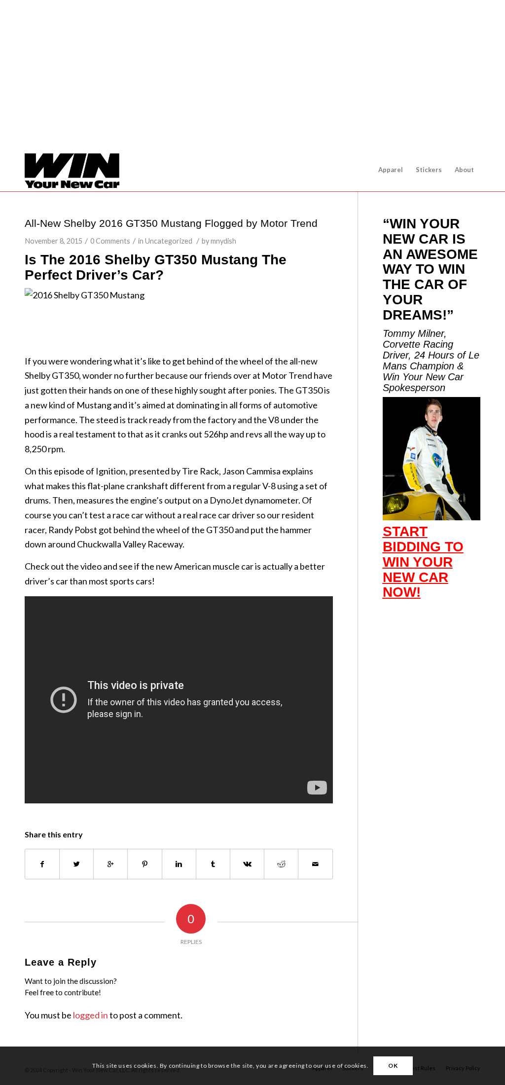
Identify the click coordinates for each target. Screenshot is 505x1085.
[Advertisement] (252, 86)
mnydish (223, 241)
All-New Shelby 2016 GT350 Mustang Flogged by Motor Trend (171, 223)
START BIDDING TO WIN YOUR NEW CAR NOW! (423, 562)
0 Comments (110, 241)
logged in (90, 1015)
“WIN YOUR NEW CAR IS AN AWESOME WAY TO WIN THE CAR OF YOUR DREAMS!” (430, 269)
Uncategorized (168, 241)
